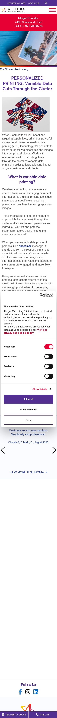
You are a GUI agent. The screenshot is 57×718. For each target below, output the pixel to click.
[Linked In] (36, 692)
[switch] (48, 356)
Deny (28, 420)
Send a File (33, 3)
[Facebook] (20, 692)
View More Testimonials (28, 472)
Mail (2, 69)
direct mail (25, 246)
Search (46, 3)
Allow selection (28, 409)
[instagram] (28, 692)
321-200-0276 (34, 26)
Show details (39, 389)
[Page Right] (54, 451)
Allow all (28, 399)
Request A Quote (16, 3)
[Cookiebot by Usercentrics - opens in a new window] (40, 295)
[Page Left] (3, 451)
